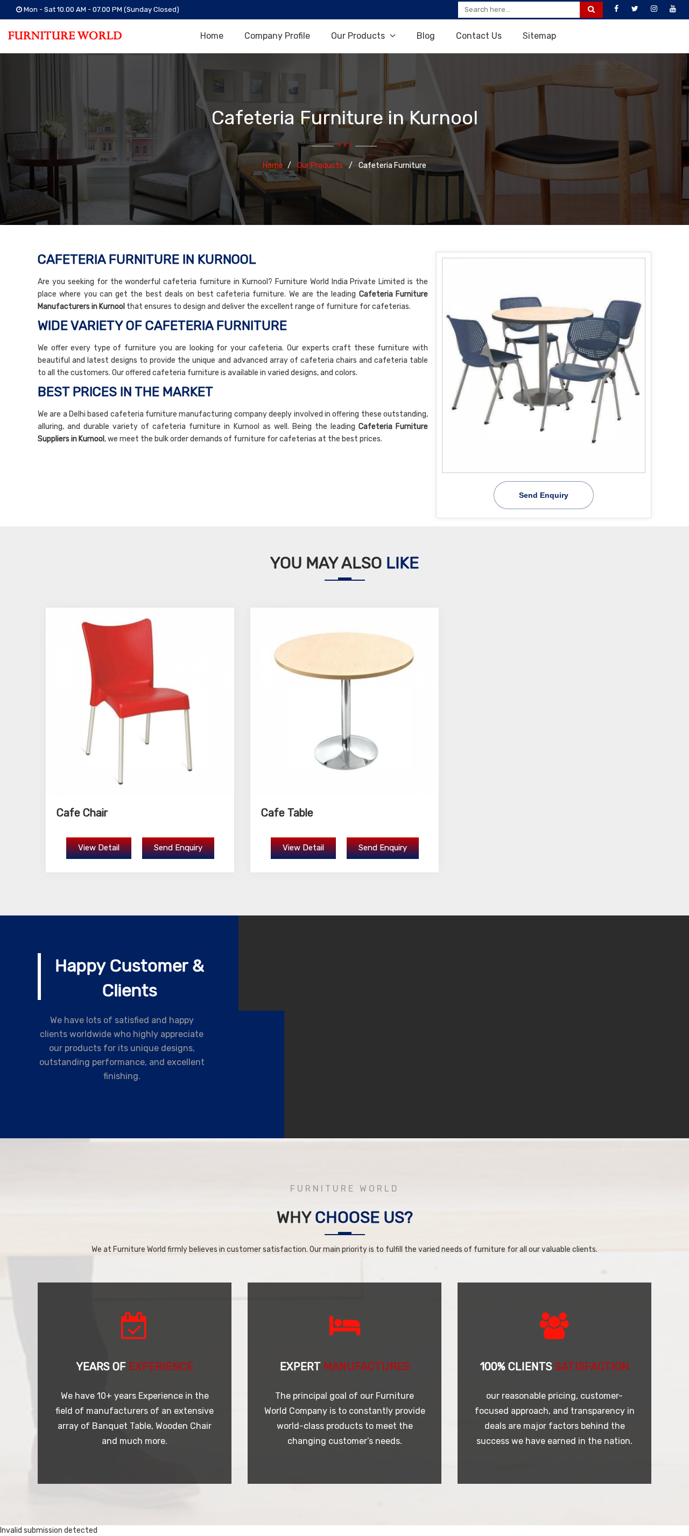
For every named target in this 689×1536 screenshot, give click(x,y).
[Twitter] (635, 9)
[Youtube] (673, 9)
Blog (426, 36)
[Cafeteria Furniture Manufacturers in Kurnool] (543, 365)
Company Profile (277, 36)
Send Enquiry (543, 495)
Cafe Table (287, 813)
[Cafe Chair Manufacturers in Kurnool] (140, 702)
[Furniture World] (65, 35)
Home (211, 36)
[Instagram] (654, 9)
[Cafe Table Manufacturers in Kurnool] (344, 702)
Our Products (359, 36)
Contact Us (479, 36)
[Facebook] (616, 9)
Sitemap (539, 36)
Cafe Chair (82, 813)
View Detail (98, 847)
